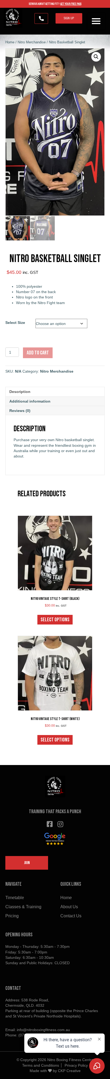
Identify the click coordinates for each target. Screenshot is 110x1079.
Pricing (12, 916)
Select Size (15, 322)
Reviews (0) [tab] (19, 410)
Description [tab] (19, 391)
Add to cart (38, 353)
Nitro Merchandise (32, 42)
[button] (41, 18)
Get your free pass (70, 4)
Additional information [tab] (29, 401)
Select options (55, 619)
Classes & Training (23, 906)
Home (9, 42)
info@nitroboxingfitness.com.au (43, 1030)
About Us (69, 906)
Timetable (14, 897)
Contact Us (70, 916)
